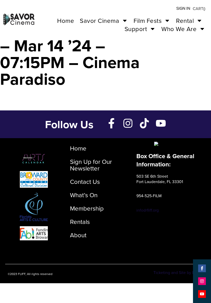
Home (65, 20)
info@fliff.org (147, 210)
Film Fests (148, 20)
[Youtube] (161, 123)
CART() (199, 8)
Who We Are (179, 29)
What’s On (84, 195)
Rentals (80, 221)
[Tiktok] (144, 123)
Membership (87, 208)
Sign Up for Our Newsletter (91, 165)
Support (136, 29)
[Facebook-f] (111, 123)
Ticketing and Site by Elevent (179, 272)
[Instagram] (128, 123)
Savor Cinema (99, 20)
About (78, 235)
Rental (185, 20)
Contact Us (85, 181)
